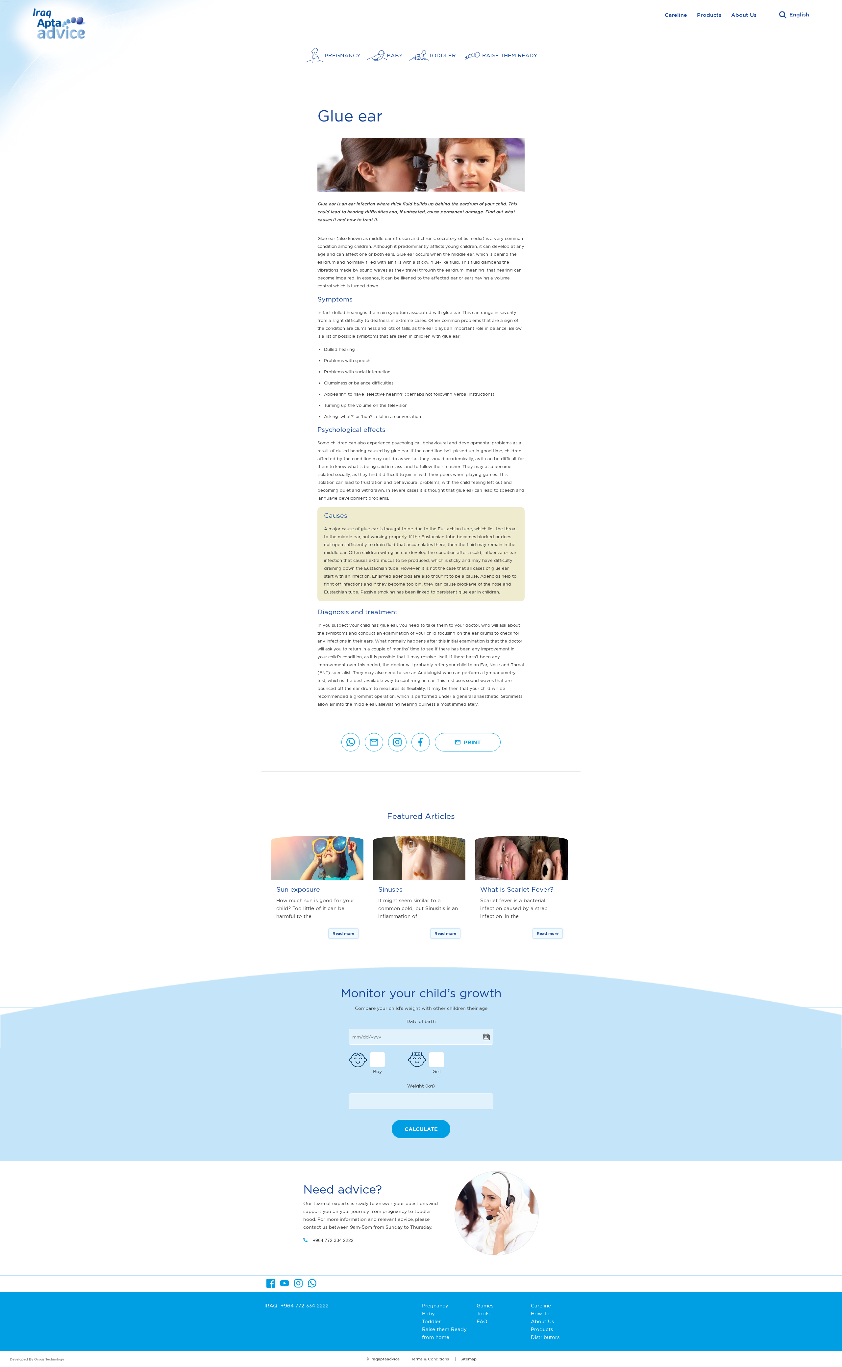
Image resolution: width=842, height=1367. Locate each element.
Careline (676, 15)
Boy (377, 1071)
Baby (428, 1313)
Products (709, 15)
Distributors (545, 1337)
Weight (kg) (421, 1085)
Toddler (431, 1321)
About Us (743, 15)
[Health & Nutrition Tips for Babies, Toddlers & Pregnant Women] (61, 27)
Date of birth (421, 1021)
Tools (483, 1313)
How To (540, 1313)
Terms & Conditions (430, 1359)
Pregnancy (435, 1305)
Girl (437, 1071)
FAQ (482, 1321)
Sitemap (468, 1359)
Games (485, 1305)
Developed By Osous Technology (37, 1359)
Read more (343, 933)
